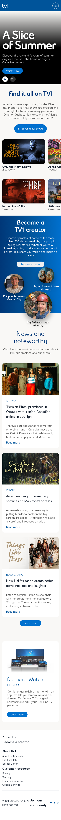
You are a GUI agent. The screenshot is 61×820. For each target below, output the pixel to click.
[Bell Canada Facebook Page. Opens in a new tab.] (54, 803)
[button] (11, 784)
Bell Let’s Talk (9, 759)
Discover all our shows (30, 128)
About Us (9, 737)
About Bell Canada (12, 756)
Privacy (6, 773)
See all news (30, 623)
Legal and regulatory (13, 780)
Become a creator (30, 264)
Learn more (17, 714)
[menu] (55, 6)
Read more (13, 442)
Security (6, 777)
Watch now (12, 70)
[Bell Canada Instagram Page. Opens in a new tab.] (58, 803)
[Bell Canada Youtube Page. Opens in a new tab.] (51, 802)
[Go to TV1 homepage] (5, 6)
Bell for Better (10, 763)
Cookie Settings (11, 784)
